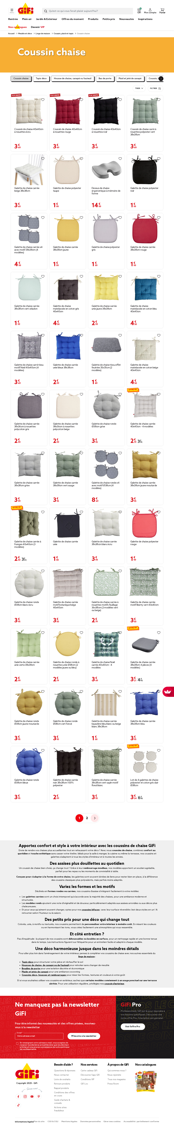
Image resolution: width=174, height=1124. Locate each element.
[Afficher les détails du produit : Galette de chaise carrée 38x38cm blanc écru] (106, 523)
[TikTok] (18, 1105)
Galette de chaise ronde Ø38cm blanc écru (26, 603)
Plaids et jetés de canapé (35, 972)
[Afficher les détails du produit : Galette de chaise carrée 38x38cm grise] (29, 464)
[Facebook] (18, 1096)
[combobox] (87, 11)
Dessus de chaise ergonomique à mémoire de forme (106, 191)
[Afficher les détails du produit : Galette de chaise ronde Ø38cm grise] (106, 405)
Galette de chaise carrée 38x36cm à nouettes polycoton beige (65, 427)
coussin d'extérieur (114, 984)
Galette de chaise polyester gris (106, 248)
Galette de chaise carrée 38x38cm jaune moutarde (143, 484)
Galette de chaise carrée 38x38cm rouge (142, 248)
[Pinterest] (38, 1096)
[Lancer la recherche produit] (45, 11)
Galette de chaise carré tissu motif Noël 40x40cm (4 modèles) (29, 368)
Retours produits (62, 1084)
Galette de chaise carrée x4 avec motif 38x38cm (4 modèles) (28, 250)
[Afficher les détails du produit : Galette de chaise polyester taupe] (68, 169)
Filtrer (153, 88)
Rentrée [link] (13, 19)
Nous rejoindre (114, 1075)
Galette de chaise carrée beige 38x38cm (26, 189)
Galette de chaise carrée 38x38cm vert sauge (65, 484)
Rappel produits (61, 1088)
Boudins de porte (31, 968)
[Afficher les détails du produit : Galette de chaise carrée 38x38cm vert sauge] (68, 464)
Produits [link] (93, 19)
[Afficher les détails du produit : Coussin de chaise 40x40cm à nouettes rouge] (68, 111)
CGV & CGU (53, 1121)
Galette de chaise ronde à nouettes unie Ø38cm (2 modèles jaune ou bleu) (66, 665)
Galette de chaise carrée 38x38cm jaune (65, 248)
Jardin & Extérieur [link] (46, 19)
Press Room (113, 1084)
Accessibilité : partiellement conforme (141, 1121)
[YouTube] (32, 1096)
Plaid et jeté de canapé (130, 78)
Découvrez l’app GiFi (90, 1075)
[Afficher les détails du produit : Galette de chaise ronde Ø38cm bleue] (29, 761)
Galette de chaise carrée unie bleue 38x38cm (65, 366)
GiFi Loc (84, 1084)
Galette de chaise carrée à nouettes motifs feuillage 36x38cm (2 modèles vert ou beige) (105, 606)
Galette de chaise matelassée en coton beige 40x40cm (144, 368)
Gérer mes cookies (112, 1121)
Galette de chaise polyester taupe (67, 189)
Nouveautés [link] (126, 19)
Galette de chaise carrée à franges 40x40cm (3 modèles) (27, 544)
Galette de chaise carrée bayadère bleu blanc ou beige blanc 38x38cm (106, 724)
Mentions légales (69, 1121)
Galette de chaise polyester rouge (144, 543)
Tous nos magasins (117, 1079)
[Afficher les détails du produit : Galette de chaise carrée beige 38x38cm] (29, 169)
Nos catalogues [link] (17, 27)
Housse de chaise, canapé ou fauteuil (72, 78)
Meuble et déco (25, 34)
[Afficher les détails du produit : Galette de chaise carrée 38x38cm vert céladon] (29, 287)
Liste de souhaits (62, 1079)
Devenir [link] (37, 27)
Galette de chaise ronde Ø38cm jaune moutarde (26, 722)
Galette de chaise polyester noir (144, 189)
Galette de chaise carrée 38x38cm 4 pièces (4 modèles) (142, 665)
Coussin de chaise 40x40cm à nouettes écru (28, 130)
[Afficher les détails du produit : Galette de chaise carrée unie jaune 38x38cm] (106, 287)
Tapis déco (41, 78)
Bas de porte (105, 78)
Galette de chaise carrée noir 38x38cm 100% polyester (65, 783)
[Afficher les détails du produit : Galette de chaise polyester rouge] (145, 523)
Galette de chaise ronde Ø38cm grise (104, 425)
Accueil (11, 34)
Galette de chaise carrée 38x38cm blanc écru (104, 543)
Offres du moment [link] (73, 19)
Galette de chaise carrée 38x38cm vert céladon (26, 307)
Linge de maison (42, 34)
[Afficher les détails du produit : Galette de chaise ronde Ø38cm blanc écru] (29, 583)
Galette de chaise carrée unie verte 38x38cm (26, 663)
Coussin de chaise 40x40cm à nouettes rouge (67, 130)
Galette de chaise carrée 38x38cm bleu (142, 722)
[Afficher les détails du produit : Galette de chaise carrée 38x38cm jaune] (68, 228)
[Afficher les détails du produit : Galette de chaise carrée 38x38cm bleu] (145, 702)
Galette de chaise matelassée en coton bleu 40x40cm (143, 309)
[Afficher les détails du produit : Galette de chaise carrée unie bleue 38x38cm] (68, 346)
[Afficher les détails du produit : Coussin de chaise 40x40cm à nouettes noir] (106, 111)
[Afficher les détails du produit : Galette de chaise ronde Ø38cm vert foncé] (68, 702)
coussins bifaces (91, 910)
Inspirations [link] (145, 19)
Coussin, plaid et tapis (63, 34)
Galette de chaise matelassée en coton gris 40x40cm (66, 309)
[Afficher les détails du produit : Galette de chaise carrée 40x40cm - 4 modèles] (145, 405)
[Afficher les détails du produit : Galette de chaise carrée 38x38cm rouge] (145, 228)
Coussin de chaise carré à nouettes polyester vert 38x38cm (143, 132)
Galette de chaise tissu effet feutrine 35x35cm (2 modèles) (106, 368)
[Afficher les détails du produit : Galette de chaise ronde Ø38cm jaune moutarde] (29, 702)
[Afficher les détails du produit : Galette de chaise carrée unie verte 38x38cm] (29, 643)
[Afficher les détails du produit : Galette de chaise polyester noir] (145, 169)
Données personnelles (90, 1121)
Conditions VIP (87, 1079)
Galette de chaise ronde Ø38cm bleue (26, 781)
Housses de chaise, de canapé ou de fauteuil (45, 965)
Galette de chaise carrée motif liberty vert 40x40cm (144, 603)
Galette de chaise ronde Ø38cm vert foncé (65, 722)
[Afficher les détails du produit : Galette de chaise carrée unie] (68, 523)
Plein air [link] (27, 19)
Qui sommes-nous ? (117, 1071)
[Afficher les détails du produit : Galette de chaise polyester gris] (106, 228)
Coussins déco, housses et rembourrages (44, 975)
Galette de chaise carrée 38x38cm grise (26, 484)
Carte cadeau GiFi (89, 1071)
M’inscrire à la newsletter (83, 1036)
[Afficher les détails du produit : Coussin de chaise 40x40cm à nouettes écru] (29, 111)
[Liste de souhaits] (43, 100)
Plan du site (39, 1121)
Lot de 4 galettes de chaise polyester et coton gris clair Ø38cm (144, 783)
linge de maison (86, 956)
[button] (139, 11)
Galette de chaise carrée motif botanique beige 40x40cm (65, 605)
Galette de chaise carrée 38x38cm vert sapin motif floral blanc (105, 783)
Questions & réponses (64, 1071)
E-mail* (20, 1033)
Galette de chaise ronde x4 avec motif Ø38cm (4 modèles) (105, 486)
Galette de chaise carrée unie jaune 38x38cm (104, 307)
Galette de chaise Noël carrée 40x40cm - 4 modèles (103, 665)
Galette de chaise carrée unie (65, 543)
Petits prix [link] (109, 19)
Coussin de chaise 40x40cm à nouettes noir (106, 130)
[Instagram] (25, 1096)
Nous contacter (61, 1075)
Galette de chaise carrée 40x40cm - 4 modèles (142, 425)
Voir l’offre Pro (133, 1026)
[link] (93, 23)
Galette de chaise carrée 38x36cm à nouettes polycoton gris (26, 427)
